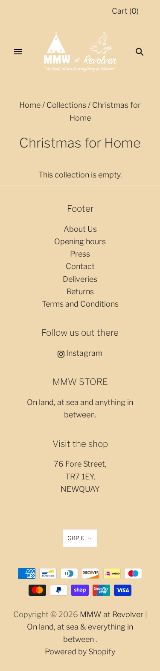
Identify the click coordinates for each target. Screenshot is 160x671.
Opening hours (80, 241)
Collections (66, 105)
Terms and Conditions (80, 303)
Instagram (83, 353)
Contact (80, 266)
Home (30, 105)
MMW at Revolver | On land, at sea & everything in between (87, 627)
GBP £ (75, 538)
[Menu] (18, 52)
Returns (80, 291)
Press (80, 253)
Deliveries (80, 279)
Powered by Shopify (80, 651)
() (125, 10)
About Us (80, 229)
